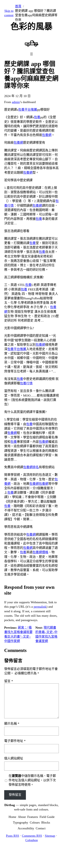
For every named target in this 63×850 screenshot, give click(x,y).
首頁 (18, 6)
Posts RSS (12, 835)
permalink (40, 606)
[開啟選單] (31, 54)
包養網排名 (31, 467)
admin (16, 102)
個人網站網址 (13, 758)
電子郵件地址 (15, 741)
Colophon (31, 840)
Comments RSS (32, 835)
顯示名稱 (11, 723)
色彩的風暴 (31, 26)
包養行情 (26, 383)
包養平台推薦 (27, 109)
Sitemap (50, 835)
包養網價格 (40, 552)
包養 (37, 117)
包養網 (46, 135)
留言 (8, 681)
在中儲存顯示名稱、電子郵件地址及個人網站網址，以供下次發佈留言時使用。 (32, 780)
